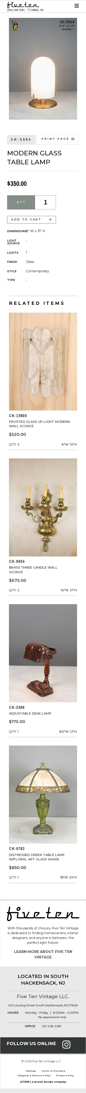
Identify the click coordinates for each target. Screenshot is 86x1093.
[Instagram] (66, 1047)
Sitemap (31, 1071)
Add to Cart (26, 219)
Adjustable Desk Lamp (30, 713)
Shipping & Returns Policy (33, 1075)
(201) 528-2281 (16, 10)
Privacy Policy (65, 1075)
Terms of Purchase (53, 1071)
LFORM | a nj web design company (43, 1081)
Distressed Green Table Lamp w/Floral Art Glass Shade (37, 857)
